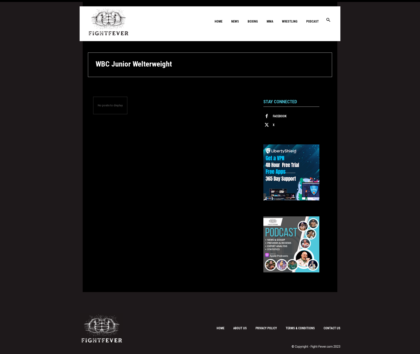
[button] (328, 20)
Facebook (280, 116)
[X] (266, 125)
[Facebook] (266, 116)
